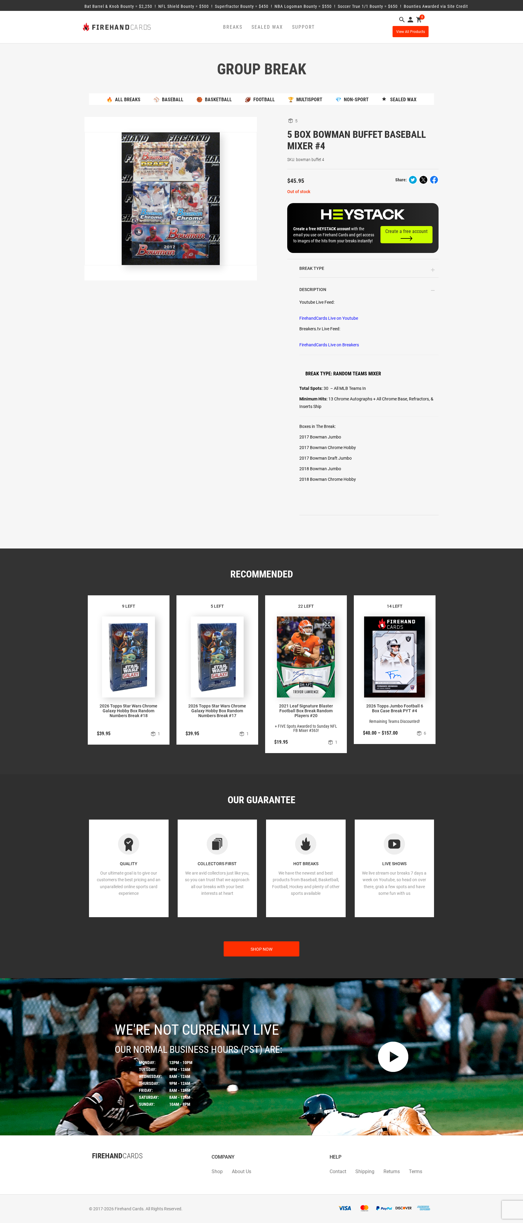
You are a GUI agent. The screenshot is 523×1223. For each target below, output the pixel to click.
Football (260, 99)
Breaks (232, 27)
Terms (415, 1171)
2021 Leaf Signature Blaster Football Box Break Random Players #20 (306, 711)
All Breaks (123, 99)
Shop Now (261, 949)
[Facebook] (92, 1168)
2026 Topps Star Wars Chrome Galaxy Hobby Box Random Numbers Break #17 (217, 711)
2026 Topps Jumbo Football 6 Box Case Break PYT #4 (394, 708)
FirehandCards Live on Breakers (329, 344)
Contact (338, 1171)
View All (410, 32)
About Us (241, 1171)
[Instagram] (104, 1168)
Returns (391, 1171)
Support (303, 27)
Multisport (305, 99)
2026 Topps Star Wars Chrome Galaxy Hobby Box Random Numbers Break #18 (128, 711)
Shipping (364, 1171)
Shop (217, 1171)
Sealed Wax (267, 27)
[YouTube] (110, 1168)
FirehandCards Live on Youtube (328, 318)
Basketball (214, 99)
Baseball (168, 99)
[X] (98, 1168)
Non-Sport (352, 99)
